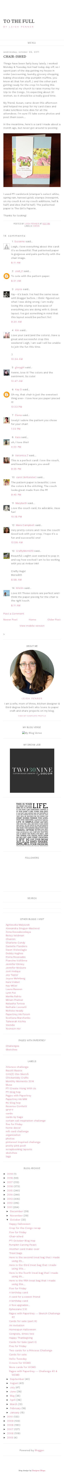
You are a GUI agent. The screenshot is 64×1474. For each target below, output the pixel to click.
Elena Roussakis (16, 957)
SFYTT (9, 1109)
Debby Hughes (14, 953)
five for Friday (14, 1124)
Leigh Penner (32, 698)
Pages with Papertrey (18, 1095)
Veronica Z (21, 455)
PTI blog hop (13, 1092)
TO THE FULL (18, 21)
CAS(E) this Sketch (17, 1074)
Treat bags (15, 1253)
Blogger (39, 1450)
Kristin (20, 588)
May (13, 1395)
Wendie (10, 1025)
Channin (11, 939)
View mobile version (32, 625)
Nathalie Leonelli (16, 1007)
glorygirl (20, 367)
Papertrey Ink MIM (16, 1099)
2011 (10, 1207)
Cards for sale (18, 1354)
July (13, 1387)
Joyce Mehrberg (15, 978)
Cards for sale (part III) (23, 1321)
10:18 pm (16, 516)
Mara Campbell (25, 525)
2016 (10, 1186)
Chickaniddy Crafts (17, 1077)
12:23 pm (16, 406)
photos (10, 1138)
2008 (10, 1425)
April (13, 1399)
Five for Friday (17, 1232)
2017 (10, 1182)
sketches (11, 1152)
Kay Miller (11, 985)
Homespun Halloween (22, 1329)
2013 (10, 1198)
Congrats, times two (21, 1333)
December (17, 1211)
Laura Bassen (14, 989)
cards (36, 226)
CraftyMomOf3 (25, 550)
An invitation (16, 1325)
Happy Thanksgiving (21, 1337)
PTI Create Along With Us (21, 1088)
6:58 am (16, 579)
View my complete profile (32, 716)
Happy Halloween (20, 1224)
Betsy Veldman (15, 935)
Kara (17, 437)
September (17, 1379)
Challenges (12, 1046)
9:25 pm (16, 468)
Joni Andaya (13, 971)
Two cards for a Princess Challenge (30, 1350)
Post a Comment (13, 613)
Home (32, 619)
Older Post (54, 619)
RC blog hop (13, 1102)
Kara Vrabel (13, 982)
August (14, 1383)
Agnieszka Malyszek (18, 924)
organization (13, 1135)
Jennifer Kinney (15, 964)
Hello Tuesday (18, 1358)
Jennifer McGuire (16, 967)
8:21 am (16, 280)
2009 (10, 1420)
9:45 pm (16, 494)
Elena (18, 415)
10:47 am (17, 381)
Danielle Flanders (16, 946)
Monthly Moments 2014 (20, 1081)
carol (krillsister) (26, 477)
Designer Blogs (38, 1470)
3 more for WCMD (20, 1362)
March (14, 1404)
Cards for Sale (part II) (23, 1342)
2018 (10, 1178)
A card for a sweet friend (24, 1296)
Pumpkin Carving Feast (23, 1244)
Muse (9, 1084)
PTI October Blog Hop (22, 1240)
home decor (13, 1127)
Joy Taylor (12, 974)
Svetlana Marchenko (18, 1017)
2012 (10, 1203)
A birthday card (18, 1292)
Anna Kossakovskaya (18, 931)
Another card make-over (24, 1249)
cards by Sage (14, 1117)
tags (8, 1156)
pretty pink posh (16, 1145)
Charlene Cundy (15, 942)
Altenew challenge (17, 1067)
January (15, 1412)
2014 (10, 1194)
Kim (17, 330)
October (15, 1219)
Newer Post (10, 619)
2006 (10, 1433)
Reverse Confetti (16, 1106)
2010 (10, 1416)
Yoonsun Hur (13, 1028)
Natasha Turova (15, 1003)
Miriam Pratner (14, 1000)
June (13, 1391)
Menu (32, 42)
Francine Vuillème (16, 960)
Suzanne (20, 241)
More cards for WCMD (22, 1367)
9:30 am (16, 321)
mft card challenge (17, 1131)
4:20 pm (16, 446)
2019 (10, 1173)
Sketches (11, 1049)
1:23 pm (16, 428)
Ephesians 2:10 (18, 1309)
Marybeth (21, 503)
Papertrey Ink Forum (18, 1014)
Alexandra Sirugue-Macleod (23, 928)
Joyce (18, 289)
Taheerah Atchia (16, 1021)
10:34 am (17, 359)
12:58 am (17, 542)
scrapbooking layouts (19, 1149)
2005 (10, 1437)
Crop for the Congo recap (25, 1228)
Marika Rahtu (13, 996)
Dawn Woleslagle (16, 949)
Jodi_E (19, 271)
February (16, 1408)
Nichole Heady (14, 1010)
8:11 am (16, 262)
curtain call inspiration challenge (26, 1120)
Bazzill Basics (14, 1070)
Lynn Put (11, 992)
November (17, 1215)
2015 (10, 1190)
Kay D (18, 389)
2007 (10, 1429)
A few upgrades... (19, 1305)
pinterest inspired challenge (23, 1142)
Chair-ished (16, 1236)
